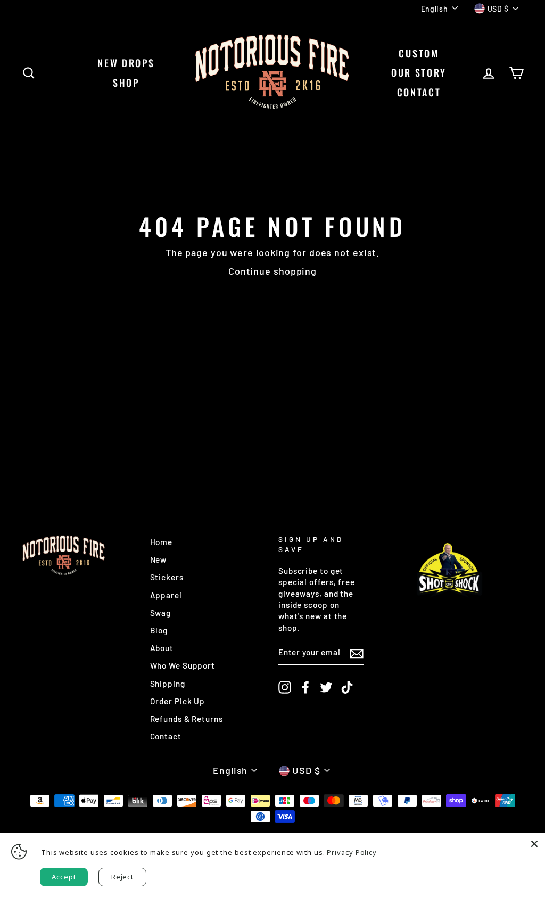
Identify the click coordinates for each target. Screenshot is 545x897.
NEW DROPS (125, 63)
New (158, 559)
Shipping (167, 683)
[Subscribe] (357, 653)
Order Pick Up (177, 701)
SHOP (126, 82)
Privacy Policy (352, 852)
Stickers (167, 577)
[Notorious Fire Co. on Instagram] (284, 687)
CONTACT (419, 92)
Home (161, 542)
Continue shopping (272, 271)
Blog (159, 630)
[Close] (534, 843)
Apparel (166, 595)
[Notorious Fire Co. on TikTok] (347, 687)
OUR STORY (419, 72)
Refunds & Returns (186, 718)
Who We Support (183, 665)
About (162, 648)
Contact (165, 736)
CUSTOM (419, 53)
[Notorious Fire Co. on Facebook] (305, 687)
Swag (160, 613)
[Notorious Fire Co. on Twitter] (326, 687)
